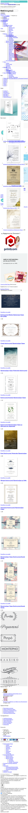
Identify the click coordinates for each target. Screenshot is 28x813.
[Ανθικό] (10, 686)
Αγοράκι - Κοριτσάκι (13, 77)
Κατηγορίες (3, 14)
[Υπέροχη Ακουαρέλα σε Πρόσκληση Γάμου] (13, 228)
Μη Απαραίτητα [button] (4, 801)
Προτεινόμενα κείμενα (8, 708)
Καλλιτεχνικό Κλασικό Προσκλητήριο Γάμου (13, 397)
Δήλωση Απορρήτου (7, 722)
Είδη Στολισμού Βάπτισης (11, 42)
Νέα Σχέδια (8, 68)
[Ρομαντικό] (10, 632)
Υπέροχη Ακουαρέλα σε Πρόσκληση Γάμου (13, 229)
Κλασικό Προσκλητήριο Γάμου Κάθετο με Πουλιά (14, 141)
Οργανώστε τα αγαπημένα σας (9, 710)
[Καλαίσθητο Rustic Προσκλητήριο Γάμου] (13, 185)
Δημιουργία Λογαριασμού (10, 4)
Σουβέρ (10, 58)
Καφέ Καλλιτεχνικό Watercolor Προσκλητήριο (14, 453)
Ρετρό (10, 31)
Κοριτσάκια (11, 76)
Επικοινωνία (6, 724)
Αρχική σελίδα (4, 284)
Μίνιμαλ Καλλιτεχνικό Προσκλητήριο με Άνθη (13, 480)
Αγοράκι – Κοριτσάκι (13, 762)
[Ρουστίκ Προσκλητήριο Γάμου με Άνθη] (13, 206)
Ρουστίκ (10, 33)
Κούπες (10, 50)
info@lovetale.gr (6, 736)
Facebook (3, 20)
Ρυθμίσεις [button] (7, 781)
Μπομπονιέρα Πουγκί (13, 54)
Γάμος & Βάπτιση (7, 72)
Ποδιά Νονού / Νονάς (13, 55)
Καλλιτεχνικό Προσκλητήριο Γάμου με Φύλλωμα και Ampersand (11, 425)
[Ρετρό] (8, 643)
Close (2, 28)
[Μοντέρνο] (10, 653)
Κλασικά (11, 29)
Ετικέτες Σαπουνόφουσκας (14, 48)
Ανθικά (10, 26)
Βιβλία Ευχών (12, 44)
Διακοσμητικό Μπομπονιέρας (15, 46)
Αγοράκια (11, 74)
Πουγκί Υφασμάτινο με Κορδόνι (16, 57)
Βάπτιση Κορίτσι (12, 72)
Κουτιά (10, 52)
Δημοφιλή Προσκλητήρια (11, 769)
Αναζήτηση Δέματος (7, 718)
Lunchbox (11, 43)
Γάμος (4, 61)
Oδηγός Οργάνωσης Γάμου (9, 709)
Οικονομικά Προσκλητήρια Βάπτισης (17, 141)
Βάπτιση (5, 33)
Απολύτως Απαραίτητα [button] (5, 792)
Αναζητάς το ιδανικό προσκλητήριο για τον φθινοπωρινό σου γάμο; (12, 694)
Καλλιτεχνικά (12, 27)
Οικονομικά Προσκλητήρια (9, 713)
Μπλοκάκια (11, 53)
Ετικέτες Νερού (12, 47)
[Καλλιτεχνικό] (9, 675)
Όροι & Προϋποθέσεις (8, 719)
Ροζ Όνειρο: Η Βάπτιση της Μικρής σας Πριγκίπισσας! (15, 701)
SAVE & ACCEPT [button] (5, 811)
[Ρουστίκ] (9, 621)
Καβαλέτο (11, 49)
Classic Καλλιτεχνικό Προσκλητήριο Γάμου (13, 343)
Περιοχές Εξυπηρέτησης (8, 711)
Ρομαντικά (11, 32)
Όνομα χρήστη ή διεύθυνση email (8, 6)
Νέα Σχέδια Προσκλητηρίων (12, 768)
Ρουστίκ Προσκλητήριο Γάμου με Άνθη (15, 207)
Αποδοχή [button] (3, 781)
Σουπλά (10, 59)
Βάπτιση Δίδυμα (12, 73)
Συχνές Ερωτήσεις (7, 723)
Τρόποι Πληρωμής (7, 720)
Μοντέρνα (11, 30)
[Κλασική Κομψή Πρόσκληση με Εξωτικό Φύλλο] (13, 163)
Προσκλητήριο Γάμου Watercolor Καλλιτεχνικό (14, 370)
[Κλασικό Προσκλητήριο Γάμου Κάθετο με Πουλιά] (13, 140)
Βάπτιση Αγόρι (12, 71)
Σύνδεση (2, 13)
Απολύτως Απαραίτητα (7, 793)
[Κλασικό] (9, 664)
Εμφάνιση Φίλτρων (5, 289)
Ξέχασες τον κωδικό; (5, 15)
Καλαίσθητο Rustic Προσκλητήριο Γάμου (12, 186)
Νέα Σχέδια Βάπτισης (10, 60)
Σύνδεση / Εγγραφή (7, 771)
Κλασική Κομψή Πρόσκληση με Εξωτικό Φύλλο (14, 164)
